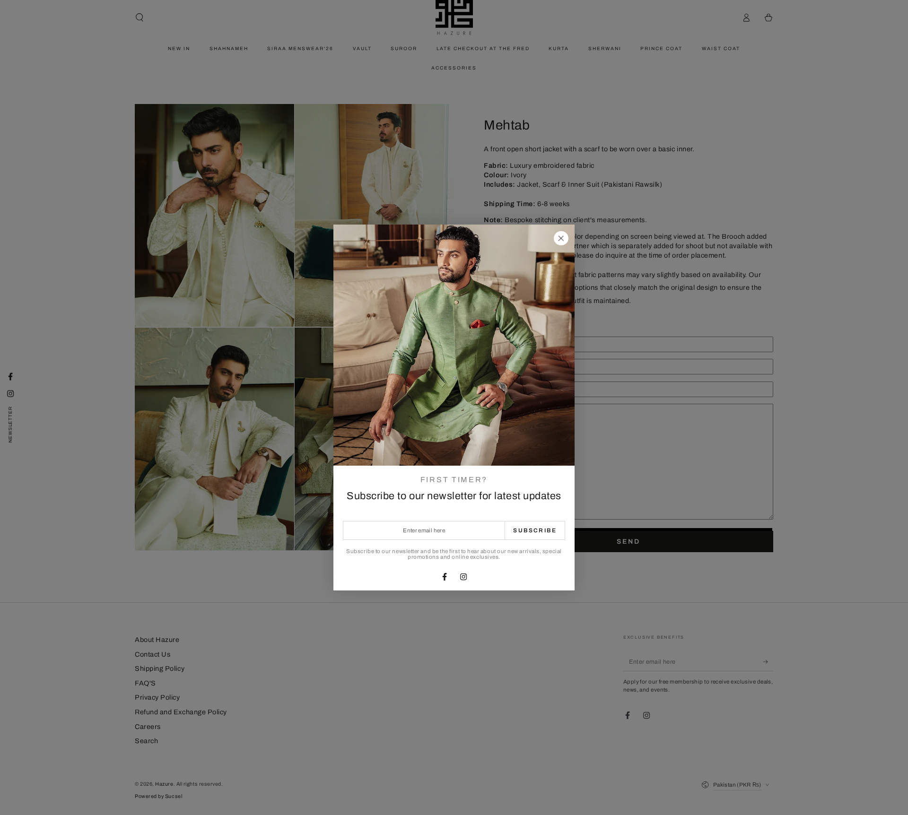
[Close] (560, 238)
